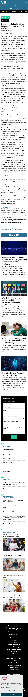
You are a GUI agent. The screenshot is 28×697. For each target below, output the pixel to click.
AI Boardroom (14, 638)
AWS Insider (14, 642)
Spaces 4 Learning (14, 669)
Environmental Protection (14, 649)
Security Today (14, 667)
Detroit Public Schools (7, 70)
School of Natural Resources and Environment (13, 55)
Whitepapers (8, 497)
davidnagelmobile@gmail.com (18, 219)
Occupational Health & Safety (14, 658)
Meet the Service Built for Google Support (14, 512)
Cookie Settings (11, 690)
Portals (6, 446)
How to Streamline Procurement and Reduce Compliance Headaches (12, 556)
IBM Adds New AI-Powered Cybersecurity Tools (13, 374)
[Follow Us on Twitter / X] (15, 8)
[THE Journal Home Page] (7, 2)
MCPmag (14, 654)
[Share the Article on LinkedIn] (5, 17)
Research (5, 467)
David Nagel (5, 30)
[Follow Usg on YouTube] (17, 8)
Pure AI (14, 660)
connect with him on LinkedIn (14, 221)
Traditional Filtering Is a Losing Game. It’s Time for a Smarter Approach (14, 483)
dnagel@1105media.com (8, 192)
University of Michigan (7, 40)
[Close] (21, 676)
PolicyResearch (5, 20)
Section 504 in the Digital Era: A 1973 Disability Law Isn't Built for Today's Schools (14, 340)
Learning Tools (6, 458)
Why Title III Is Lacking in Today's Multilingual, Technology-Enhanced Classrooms (12, 301)
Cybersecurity (6, 454)
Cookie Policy (7, 687)
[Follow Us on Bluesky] (11, 8)
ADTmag (14, 640)
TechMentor (14, 672)
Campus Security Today (14, 644)
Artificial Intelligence (8, 449)
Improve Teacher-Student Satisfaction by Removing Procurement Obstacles (13, 596)
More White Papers (8, 524)
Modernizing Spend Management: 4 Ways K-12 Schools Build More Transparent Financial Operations (14, 517)
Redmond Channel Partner (14, 665)
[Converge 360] (14, 628)
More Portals (6, 471)
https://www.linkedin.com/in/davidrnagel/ (11, 222)
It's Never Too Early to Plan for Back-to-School (13, 576)
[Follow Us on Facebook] (13, 8)
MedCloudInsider (14, 656)
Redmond (14, 663)
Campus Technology (9, 191)
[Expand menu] (26, 3)
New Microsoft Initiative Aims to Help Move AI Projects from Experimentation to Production (14, 260)
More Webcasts (7, 489)
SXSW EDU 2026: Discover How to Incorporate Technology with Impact (12, 535)
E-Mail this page (7, 229)
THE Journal (22, 189)
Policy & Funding (7, 462)
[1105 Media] (14, 634)
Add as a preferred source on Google (9, 5)
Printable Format (18, 229)
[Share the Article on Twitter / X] (9, 17)
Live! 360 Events (14, 651)
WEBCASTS (7, 479)
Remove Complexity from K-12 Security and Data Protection (13, 500)
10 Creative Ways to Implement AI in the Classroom (13, 506)
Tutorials (13, 11)
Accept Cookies (12, 694)
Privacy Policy (15, 421)
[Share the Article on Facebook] (2, 17)
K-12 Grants (20, 11)
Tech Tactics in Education (14, 674)
